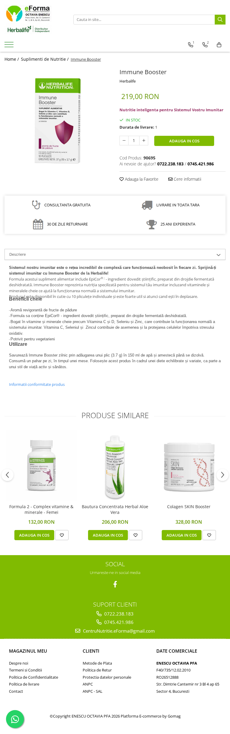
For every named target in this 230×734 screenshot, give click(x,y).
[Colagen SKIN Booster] (188, 465)
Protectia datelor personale (107, 677)
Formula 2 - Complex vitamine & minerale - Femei (41, 509)
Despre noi (18, 663)
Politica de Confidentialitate (33, 677)
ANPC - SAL (92, 691)
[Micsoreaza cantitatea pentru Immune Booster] (123, 140)
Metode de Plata (97, 663)
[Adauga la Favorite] (62, 535)
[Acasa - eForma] (34, 19)
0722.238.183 (118, 614)
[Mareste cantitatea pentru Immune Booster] (143, 140)
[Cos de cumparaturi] (219, 45)
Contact (16, 691)
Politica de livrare (24, 684)
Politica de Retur (97, 670)
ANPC (88, 684)
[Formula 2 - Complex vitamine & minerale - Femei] (41, 465)
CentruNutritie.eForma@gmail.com (118, 631)
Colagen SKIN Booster (189, 506)
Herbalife (127, 81)
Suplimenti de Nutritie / (45, 59)
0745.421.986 (118, 622)
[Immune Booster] (57, 120)
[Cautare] (220, 20)
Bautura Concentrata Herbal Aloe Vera (115, 509)
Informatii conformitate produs (37, 384)
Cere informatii (186, 179)
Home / (12, 59)
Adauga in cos (184, 141)
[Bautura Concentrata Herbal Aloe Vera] (115, 465)
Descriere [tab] (17, 254)
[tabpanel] (57, 120)
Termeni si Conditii (25, 670)
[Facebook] (115, 584)
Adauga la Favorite (141, 179)
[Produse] (9, 46)
